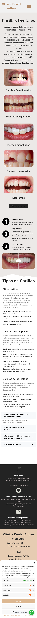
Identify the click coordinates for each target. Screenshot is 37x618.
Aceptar (18, 601)
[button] (34, 563)
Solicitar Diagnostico (18, 206)
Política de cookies (9, 615)
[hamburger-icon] (29, 6)
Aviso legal (30, 615)
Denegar (18, 606)
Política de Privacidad (20, 615)
